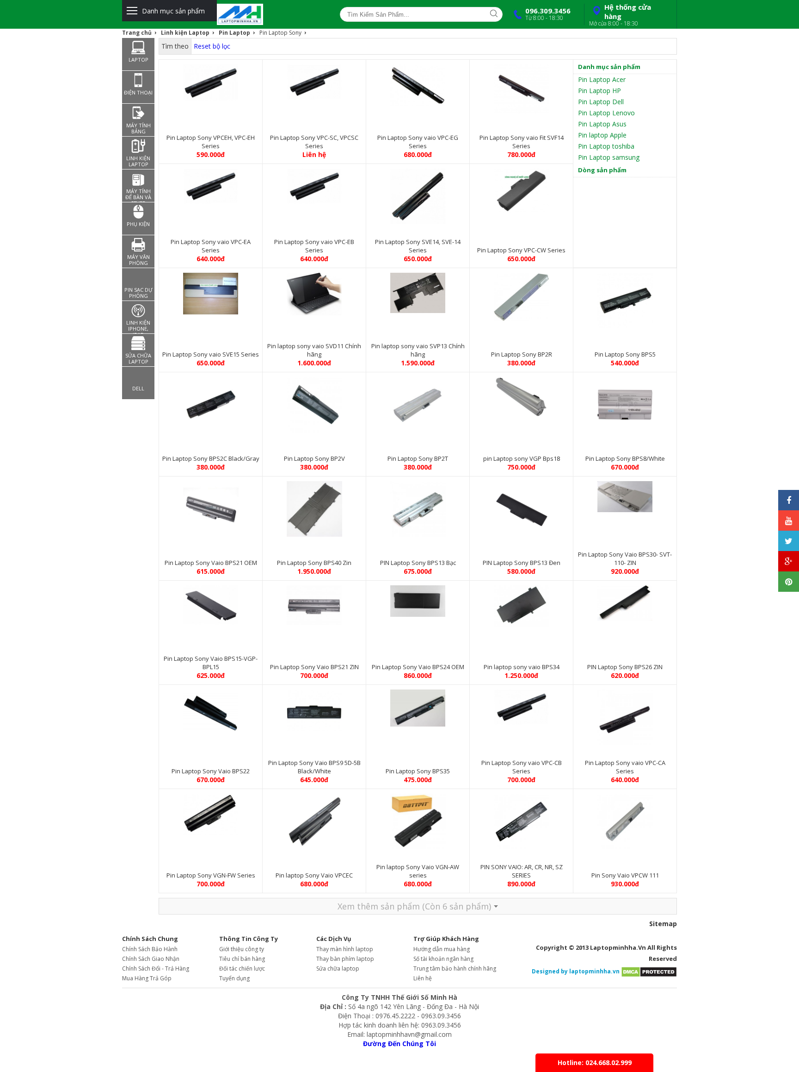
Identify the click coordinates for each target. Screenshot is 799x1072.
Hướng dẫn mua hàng (441, 949)
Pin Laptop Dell (601, 101)
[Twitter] (788, 541)
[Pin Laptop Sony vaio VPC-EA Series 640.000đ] (210, 184)
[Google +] (788, 561)
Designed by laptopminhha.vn (576, 971)
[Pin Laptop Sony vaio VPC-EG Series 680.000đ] (417, 83)
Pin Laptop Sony (280, 33)
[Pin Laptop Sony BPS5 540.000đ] (624, 298)
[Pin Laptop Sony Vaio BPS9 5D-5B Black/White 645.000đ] (314, 708)
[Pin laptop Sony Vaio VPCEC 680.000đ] (314, 819)
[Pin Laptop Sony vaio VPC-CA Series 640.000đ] (624, 715)
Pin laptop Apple (602, 135)
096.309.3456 (548, 14)
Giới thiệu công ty (241, 949)
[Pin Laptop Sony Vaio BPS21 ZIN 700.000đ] (314, 603)
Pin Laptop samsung (608, 157)
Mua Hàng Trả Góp (147, 978)
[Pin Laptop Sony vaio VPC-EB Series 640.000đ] (314, 184)
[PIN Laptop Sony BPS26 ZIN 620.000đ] (624, 601)
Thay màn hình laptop (344, 949)
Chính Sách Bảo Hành (150, 949)
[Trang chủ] (268, 14)
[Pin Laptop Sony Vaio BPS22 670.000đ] (210, 708)
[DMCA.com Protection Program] (649, 971)
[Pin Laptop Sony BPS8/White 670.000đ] (624, 402)
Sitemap (663, 923)
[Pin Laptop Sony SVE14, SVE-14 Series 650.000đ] (417, 194)
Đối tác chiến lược (242, 968)
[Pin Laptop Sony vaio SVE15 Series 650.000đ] (210, 291)
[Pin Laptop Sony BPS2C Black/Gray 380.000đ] (210, 402)
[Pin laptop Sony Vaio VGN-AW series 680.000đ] (417, 819)
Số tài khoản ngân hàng (443, 959)
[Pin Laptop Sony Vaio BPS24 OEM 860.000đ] (417, 599)
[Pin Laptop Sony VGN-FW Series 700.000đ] (210, 812)
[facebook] (788, 500)
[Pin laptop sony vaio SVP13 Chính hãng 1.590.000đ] (417, 290)
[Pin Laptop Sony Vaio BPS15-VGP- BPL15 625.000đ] (210, 603)
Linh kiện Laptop (185, 33)
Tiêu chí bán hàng (242, 959)
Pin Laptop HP (599, 90)
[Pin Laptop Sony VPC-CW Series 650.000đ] (521, 188)
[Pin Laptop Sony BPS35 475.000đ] (417, 706)
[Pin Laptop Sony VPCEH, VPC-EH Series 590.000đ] (210, 80)
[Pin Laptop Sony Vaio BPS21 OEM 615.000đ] (210, 506)
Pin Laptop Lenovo (606, 112)
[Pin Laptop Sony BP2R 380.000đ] (521, 294)
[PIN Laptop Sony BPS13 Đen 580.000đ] (521, 506)
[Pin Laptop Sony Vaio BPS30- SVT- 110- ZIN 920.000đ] (624, 494)
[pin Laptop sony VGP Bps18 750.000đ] (521, 394)
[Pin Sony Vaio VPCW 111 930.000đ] (624, 819)
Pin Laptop (234, 33)
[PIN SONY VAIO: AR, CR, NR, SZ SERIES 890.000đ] (521, 819)
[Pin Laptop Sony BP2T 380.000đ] (417, 402)
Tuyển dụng (234, 978)
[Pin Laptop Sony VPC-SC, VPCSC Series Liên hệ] (314, 80)
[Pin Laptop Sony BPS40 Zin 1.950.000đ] (314, 506)
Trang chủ (137, 33)
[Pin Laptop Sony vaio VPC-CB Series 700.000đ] (521, 705)
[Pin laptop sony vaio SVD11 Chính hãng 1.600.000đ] (314, 291)
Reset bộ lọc (212, 46)
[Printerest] (788, 581)
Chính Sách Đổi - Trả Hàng (155, 968)
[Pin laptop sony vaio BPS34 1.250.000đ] (521, 604)
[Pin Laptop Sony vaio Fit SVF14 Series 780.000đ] (521, 86)
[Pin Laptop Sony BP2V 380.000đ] (314, 402)
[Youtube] (788, 520)
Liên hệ (422, 978)
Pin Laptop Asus (602, 123)
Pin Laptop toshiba (606, 146)
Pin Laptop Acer (602, 79)
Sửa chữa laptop (337, 968)
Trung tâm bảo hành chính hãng (454, 968)
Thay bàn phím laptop (345, 959)
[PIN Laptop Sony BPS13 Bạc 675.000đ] (417, 506)
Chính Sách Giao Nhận (150, 959)
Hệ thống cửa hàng (620, 14)
